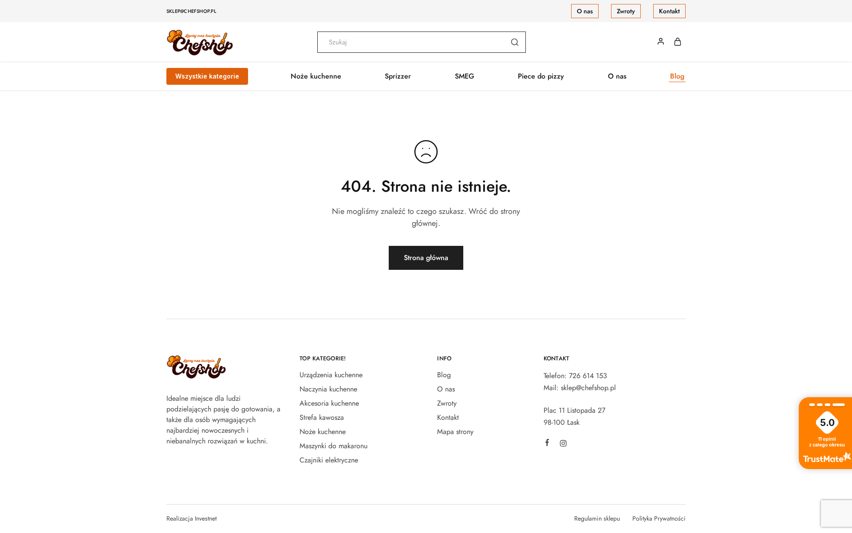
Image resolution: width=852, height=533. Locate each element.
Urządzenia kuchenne (331, 375)
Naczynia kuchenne (328, 389)
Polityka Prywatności (659, 518)
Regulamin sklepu (597, 518)
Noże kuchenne (323, 431)
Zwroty (626, 11)
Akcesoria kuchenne (329, 403)
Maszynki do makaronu (333, 446)
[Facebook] (547, 443)
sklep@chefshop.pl (191, 11)
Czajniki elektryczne (329, 460)
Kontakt (669, 11)
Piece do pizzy (541, 76)
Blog (677, 76)
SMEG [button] (464, 76)
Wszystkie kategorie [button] (207, 76)
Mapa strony (455, 431)
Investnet (206, 518)
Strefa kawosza (322, 417)
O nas (585, 11)
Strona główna (426, 258)
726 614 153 (588, 376)
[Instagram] (563, 444)
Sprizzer (398, 76)
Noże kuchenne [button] (316, 76)
